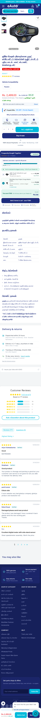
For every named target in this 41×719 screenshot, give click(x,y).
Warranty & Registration (9, 648)
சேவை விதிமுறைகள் (7, 673)
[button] (7, 76)
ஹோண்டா (24, 598)
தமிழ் (15, 701)
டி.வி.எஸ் (23, 605)
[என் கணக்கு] (32, 6)
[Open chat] (35, 713)
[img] (6, 445)
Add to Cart (21, 715)
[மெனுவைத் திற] (3, 6)
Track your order (26, 634)
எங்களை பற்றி (5, 634)
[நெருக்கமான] (37, 11)
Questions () (21, 430)
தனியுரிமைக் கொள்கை (8, 662)
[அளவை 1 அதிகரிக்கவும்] (13, 129)
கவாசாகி (24, 624)
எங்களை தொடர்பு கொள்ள (9, 638)
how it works (25, 356)
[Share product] (38, 18)
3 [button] (21, 544)
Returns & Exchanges (28, 638)
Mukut (4, 73)
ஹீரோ (23, 594)
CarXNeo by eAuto (7, 618)
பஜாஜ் (23, 591)
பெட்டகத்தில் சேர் (27, 129)
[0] (37, 6)
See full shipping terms (8, 361)
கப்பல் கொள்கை (6, 669)
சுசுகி (22, 602)
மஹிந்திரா (24, 613)
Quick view (13, 187)
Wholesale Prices (6, 651)
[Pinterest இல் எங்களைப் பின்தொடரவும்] (11, 706)
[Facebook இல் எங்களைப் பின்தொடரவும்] (2, 706)
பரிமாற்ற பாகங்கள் (6, 611)
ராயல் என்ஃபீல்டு (26, 620)
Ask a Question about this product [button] (20, 418)
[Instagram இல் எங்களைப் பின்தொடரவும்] (7, 706)
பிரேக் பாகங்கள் (6, 591)
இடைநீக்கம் (4, 615)
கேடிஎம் (23, 616)
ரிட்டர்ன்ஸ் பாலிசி (6, 665)
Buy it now (20, 136)
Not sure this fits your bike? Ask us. (25, 705)
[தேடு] (31, 11)
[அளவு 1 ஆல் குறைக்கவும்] (4, 129)
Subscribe (34, 691)
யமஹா (23, 609)
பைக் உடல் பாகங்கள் (7, 594)
